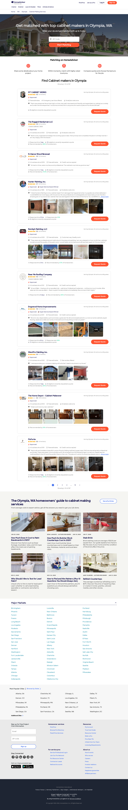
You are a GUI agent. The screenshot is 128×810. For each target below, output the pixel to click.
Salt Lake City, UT (71, 707)
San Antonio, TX (96, 707)
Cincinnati (51, 669)
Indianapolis (15, 679)
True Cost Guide (90, 730)
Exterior (21, 7)
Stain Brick (88, 538)
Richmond (86, 659)
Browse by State (33, 689)
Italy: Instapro (64, 790)
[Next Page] (80, 485)
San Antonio (87, 649)
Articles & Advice (48, 7)
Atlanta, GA (20, 694)
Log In (102, 3)
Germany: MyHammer (52, 790)
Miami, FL (93, 698)
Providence (87, 622)
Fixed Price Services (56, 733)
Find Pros (53, 727)
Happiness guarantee (92, 770)
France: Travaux (40, 790)
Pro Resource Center (57, 758)
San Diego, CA (21, 712)
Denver (14, 645)
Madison (86, 669)
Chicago (14, 676)
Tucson (13, 615)
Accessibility (73, 795)
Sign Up (112, 3)
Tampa (13, 669)
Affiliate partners (90, 773)
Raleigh (50, 662)
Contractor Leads (56, 761)
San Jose (14, 642)
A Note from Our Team (92, 742)
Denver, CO (20, 698)
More (39, 7)
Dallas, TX (93, 694)
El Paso (85, 639)
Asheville (50, 652)
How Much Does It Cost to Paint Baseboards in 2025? (25, 539)
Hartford (14, 649)
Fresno (13, 618)
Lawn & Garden (30, 7)
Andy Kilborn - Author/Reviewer (95, 575)
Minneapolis (51, 628)
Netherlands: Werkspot (76, 790)
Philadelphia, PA (22, 707)
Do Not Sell (65, 795)
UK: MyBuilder (89, 790)
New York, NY (95, 703)
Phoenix (14, 612)
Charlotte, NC (45, 694)
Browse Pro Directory (57, 730)
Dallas (85, 635)
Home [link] (13, 12)
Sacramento (16, 632)
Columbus (51, 676)
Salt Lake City (88, 652)
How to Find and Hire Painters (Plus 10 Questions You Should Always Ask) (63, 580)
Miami (13, 662)
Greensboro (51, 659)
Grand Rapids (52, 625)
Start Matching (64, 45)
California (58, 795)
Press (87, 761)
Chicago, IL (69, 694)
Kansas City (51, 635)
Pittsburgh (87, 618)
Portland (86, 608)
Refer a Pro (88, 736)
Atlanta (14, 672)
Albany (49, 645)
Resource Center (90, 733)
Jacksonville (15, 659)
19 (75, 485)
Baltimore (50, 615)
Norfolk (85, 655)
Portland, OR (45, 707)
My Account (89, 727)
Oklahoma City (52, 679)
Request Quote (100, 111)
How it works (89, 752)
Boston (49, 618)
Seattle (85, 666)
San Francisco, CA (47, 712)
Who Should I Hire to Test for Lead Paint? (26, 580)
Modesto (14, 628)
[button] (35, 206)
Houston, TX (45, 698)
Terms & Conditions (75, 799)
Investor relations (90, 764)
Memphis (86, 625)
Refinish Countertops (92, 579)
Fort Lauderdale (17, 655)
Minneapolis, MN (46, 703)
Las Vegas (51, 642)
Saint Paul (50, 632)
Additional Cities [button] (16, 715)
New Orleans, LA (71, 703)
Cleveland (51, 672)
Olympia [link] (24, 12)
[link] (64, 93)
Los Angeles (15, 625)
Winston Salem (52, 666)
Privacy (53, 795)
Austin (85, 632)
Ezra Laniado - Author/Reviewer (59, 534)
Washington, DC (96, 712)
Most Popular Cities (17, 689)
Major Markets (18, 602)
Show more (105, 197)
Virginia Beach (88, 662)
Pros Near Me (89, 739)
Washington (15, 652)
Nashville (86, 628)
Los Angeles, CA (71, 698)
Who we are (89, 755)
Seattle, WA (69, 712)
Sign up (23, 746)
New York (50, 649)
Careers (87, 758)
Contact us (88, 767)
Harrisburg (87, 612)
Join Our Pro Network (57, 755)
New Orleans (52, 612)
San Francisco (16, 639)
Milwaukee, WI (21, 703)
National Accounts (56, 764)
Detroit (49, 622)
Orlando (14, 666)
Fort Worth (87, 642)
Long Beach (15, 622)
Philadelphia (87, 615)
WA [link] (18, 12)
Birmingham (15, 608)
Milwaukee (87, 672)
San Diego (15, 635)
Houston (86, 645)
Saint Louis (51, 639)
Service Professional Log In (59, 752)
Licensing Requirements (93, 745)
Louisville (50, 608)
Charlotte (50, 655)
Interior (14, 7)
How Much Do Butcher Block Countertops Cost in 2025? (59, 539)
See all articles (108, 501)
